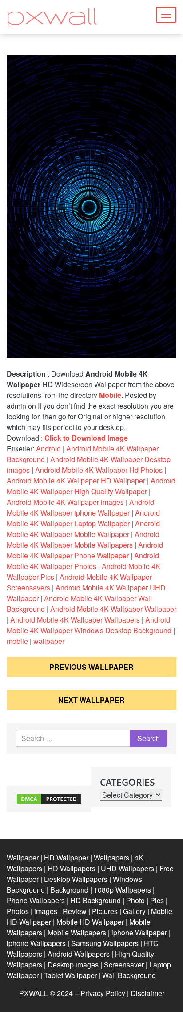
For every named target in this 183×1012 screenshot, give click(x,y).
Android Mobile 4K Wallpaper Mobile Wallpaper (83, 528)
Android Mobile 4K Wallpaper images (65, 502)
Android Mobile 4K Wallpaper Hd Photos (99, 470)
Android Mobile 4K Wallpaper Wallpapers (75, 620)
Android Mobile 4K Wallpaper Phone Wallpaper (85, 550)
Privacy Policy (102, 993)
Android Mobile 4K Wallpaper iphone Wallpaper (80, 507)
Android (48, 448)
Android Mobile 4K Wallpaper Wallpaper (113, 609)
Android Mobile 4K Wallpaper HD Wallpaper (76, 480)
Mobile (110, 395)
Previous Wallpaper (91, 667)
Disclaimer (147, 993)
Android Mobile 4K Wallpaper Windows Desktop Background (89, 625)
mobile (17, 641)
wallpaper (48, 641)
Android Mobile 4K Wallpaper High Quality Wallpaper (91, 485)
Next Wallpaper (91, 700)
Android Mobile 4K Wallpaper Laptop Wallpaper (83, 518)
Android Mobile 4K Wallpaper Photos (83, 560)
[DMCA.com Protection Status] (49, 798)
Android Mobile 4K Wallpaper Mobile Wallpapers (83, 539)
